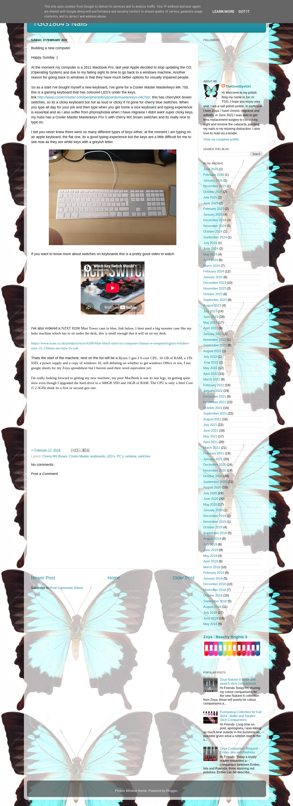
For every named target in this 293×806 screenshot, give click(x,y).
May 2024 (210, 254)
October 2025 (212, 192)
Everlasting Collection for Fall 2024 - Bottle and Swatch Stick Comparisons (241, 715)
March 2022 (211, 379)
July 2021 (210, 425)
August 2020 (212, 487)
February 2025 (213, 208)
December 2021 (214, 396)
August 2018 (212, 606)
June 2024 (210, 248)
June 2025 (210, 203)
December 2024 (214, 220)
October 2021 (212, 408)
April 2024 (210, 260)
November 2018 (214, 590)
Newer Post (43, 577)
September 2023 (215, 300)
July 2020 (210, 493)
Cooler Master (79, 456)
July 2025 (210, 197)
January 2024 (213, 277)
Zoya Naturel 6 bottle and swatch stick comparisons (238, 681)
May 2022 (210, 368)
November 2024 (214, 226)
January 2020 (213, 510)
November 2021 (214, 402)
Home (114, 577)
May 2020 (210, 504)
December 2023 (214, 282)
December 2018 (214, 584)
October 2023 (212, 294)
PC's (120, 456)
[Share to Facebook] (84, 450)
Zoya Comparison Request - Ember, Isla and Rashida (240, 750)
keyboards (97, 456)
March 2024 (211, 265)
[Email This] (73, 450)
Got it (244, 11)
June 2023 (210, 316)
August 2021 (212, 419)
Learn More (223, 11)
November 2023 (214, 288)
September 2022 (215, 345)
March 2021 (211, 447)
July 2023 (210, 311)
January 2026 (213, 180)
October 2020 (212, 476)
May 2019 (210, 555)
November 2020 (214, 470)
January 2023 (213, 334)
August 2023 (212, 305)
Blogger (171, 790)
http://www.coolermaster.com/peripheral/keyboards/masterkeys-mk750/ (93, 97)
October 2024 (212, 231)
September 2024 (215, 237)
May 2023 (210, 322)
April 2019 (210, 561)
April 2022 (210, 373)
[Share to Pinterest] (88, 450)
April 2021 (210, 442)
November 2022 (214, 339)
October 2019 (212, 527)
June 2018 (210, 618)
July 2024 (210, 243)
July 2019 (210, 544)
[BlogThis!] (77, 450)
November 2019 (214, 521)
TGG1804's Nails (60, 23)
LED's (111, 456)
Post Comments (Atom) (66, 588)
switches (144, 456)
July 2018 (210, 612)
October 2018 (212, 595)
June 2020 (210, 498)
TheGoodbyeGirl (238, 86)
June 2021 (210, 430)
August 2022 (212, 351)
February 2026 (213, 174)
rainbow (130, 456)
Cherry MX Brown (54, 456)
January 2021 (213, 459)
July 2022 (210, 356)
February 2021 (213, 453)
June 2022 (210, 362)
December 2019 (214, 516)
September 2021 (215, 413)
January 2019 (213, 578)
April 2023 (210, 328)
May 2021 (210, 436)
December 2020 (214, 464)
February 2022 (213, 385)
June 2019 (210, 550)
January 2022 (213, 390)
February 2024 (213, 271)
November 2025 (214, 186)
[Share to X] (80, 450)
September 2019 (215, 533)
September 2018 (215, 601)
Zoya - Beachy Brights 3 (225, 637)
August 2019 (212, 538)
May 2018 (210, 624)
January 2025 (213, 214)
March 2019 (211, 567)
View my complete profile (221, 139)
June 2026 (210, 169)
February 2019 (213, 572)
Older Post (183, 577)
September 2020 (215, 482)
